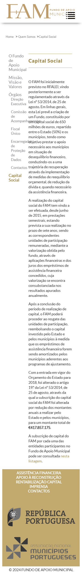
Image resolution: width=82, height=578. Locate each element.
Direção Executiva (18, 101)
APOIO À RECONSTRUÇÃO (38, 477)
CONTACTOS (39, 491)
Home (10, 36)
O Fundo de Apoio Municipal (18, 62)
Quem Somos (27, 36)
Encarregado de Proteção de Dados (21, 150)
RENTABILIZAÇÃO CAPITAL (39, 482)
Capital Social (47, 36)
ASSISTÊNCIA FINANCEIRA (39, 473)
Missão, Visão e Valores (16, 82)
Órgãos (15, 94)
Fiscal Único (15, 131)
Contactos (19, 168)
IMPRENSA (39, 486)
